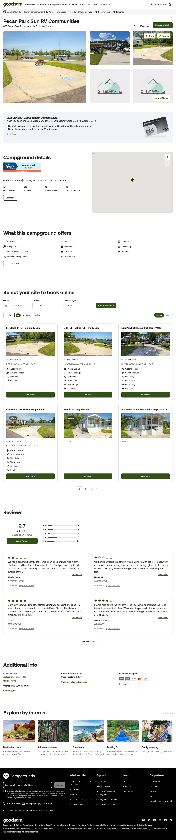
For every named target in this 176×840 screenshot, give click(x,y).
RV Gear (153, 796)
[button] (11, 134)
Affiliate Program (103, 786)
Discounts (123, 684)
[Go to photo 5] (86, 435)
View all (15, 263)
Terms (112, 825)
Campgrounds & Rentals (59, 4)
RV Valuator (105, 4)
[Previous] (165, 713)
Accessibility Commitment (126, 825)
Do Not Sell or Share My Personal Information (51, 825)
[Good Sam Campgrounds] (19, 776)
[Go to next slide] (51, 344)
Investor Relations (101, 825)
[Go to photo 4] (84, 435)
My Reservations (102, 12)
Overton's (154, 786)
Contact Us (101, 781)
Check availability (162, 25)
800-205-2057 (13, 803)
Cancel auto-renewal (105, 804)
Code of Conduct (145, 825)
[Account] (170, 4)
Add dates (30, 395)
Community (128, 791)
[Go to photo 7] (91, 435)
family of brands (45, 796)
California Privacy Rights (46, 811)
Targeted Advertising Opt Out (81, 825)
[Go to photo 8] (94, 435)
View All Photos (161, 98)
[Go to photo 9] (96, 435)
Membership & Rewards (35, 4)
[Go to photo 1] (28, 353)
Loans (94, 4)
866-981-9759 (9, 691)
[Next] (170, 713)
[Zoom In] (167, 157)
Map (168, 315)
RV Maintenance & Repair (161, 801)
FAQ (125, 781)
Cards (159, 315)
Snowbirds (61, 12)
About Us (127, 786)
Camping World (156, 781)
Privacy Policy (30, 811)
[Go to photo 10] (99, 435)
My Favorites (118, 12)
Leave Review (22, 541)
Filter (10, 315)
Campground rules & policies (74, 682)
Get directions (9, 681)
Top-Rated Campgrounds (80, 12)
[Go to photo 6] (89, 435)
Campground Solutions (106, 799)
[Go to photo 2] (30, 353)
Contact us (11, 198)
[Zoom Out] (167, 163)
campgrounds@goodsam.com (39, 803)
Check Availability (106, 305)
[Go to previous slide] (9, 344)
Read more (77, 574)
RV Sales (153, 791)
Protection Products (81, 4)
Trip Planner (75, 789)
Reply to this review (26, 586)
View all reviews (88, 642)
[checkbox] (4, 791)
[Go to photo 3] (33, 353)
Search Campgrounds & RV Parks (38, 12)
